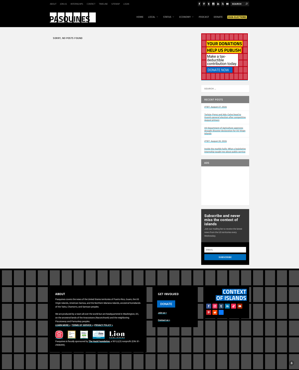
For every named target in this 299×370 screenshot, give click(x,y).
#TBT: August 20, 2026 (215, 141)
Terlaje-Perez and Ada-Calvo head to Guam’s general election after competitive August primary (225, 117)
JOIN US (63, 3)
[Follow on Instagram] (214, 306)
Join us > (162, 313)
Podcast (204, 17)
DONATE (166, 304)
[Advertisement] (225, 185)
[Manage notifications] (291, 363)
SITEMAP (115, 3)
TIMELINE (103, 3)
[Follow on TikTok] (233, 306)
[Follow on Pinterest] (208, 312)
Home (139, 17)
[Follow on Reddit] (214, 312)
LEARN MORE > (62, 325)
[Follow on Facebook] (208, 306)
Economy (185, 17)
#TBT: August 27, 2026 (215, 107)
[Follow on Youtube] (239, 306)
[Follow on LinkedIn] (227, 306)
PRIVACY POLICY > (103, 325)
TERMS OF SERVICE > (82, 325)
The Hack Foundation (99, 341)
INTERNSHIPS (77, 3)
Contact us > (164, 320)
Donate (218, 17)
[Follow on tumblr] (221, 306)
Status (167, 17)
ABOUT (53, 3)
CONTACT (91, 3)
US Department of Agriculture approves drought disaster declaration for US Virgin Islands (224, 131)
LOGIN (126, 3)
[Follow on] (221, 312)
